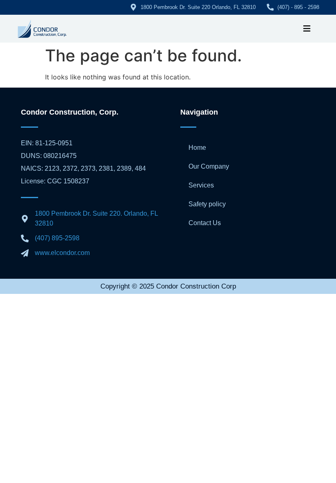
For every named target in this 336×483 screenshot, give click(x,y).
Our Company (208, 166)
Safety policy (207, 204)
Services (201, 185)
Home (197, 147)
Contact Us (204, 222)
